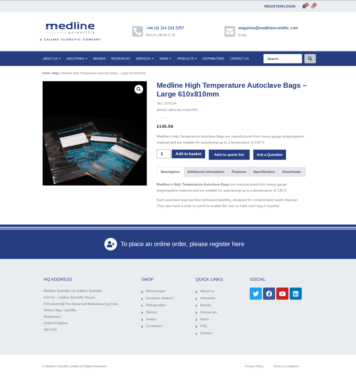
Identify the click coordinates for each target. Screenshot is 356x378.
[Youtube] (282, 294)
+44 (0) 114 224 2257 (165, 28)
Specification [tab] (264, 172)
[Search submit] (310, 58)
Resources (120, 58)
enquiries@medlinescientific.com (268, 28)
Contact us (239, 58)
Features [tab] (239, 172)
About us (50, 58)
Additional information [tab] (205, 172)
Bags (56, 73)
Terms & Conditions (286, 366)
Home (46, 73)
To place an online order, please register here (182, 244)
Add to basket (188, 154)
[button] (138, 89)
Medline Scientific (183, 110)
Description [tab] (170, 172)
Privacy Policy (254, 366)
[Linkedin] (296, 294)
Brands (99, 58)
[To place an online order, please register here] (110, 244)
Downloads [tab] (291, 172)
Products (185, 58)
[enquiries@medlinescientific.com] (230, 31)
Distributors (213, 58)
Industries (75, 58)
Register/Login (279, 6)
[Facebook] (269, 294)
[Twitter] (256, 294)
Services (143, 58)
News (164, 58)
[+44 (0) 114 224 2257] (138, 31)
